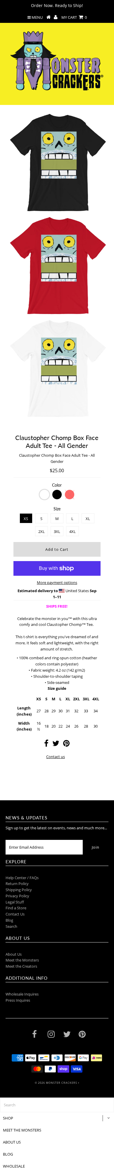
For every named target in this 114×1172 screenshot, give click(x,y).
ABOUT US (12, 1142)
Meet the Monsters (22, 960)
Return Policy (17, 883)
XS (26, 518)
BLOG (8, 1154)
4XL (72, 531)
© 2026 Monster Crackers (56, 1083)
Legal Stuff (15, 902)
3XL (57, 531)
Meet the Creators (21, 966)
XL (88, 518)
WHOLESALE (14, 1166)
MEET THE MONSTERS (22, 1130)
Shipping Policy (19, 889)
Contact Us (15, 914)
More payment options (57, 582)
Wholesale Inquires (22, 994)
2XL (41, 531)
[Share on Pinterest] (66, 744)
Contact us (55, 756)
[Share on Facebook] (46, 744)
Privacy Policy (17, 895)
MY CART (74, 17)
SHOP (8, 1118)
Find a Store (16, 908)
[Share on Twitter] (55, 744)
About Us (14, 954)
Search (11, 926)
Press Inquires (18, 1000)
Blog (9, 920)
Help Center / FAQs (22, 877)
